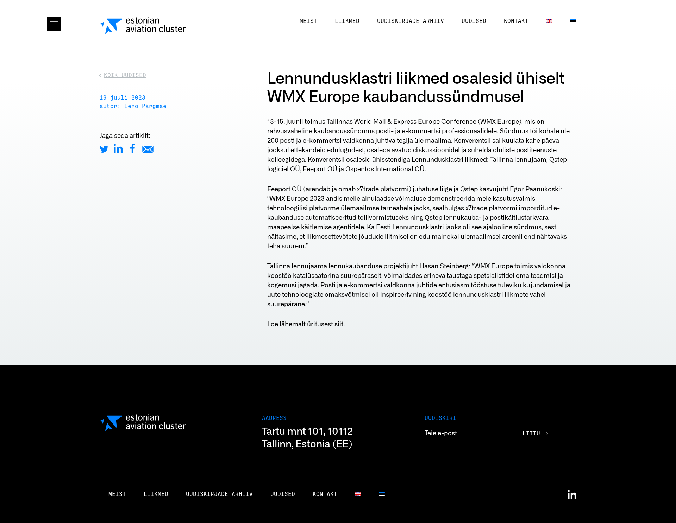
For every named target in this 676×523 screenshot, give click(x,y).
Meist (308, 21)
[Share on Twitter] (104, 148)
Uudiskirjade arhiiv (410, 21)
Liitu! (533, 433)
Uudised (474, 21)
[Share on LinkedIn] (118, 148)
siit (338, 324)
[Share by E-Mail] (148, 148)
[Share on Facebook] (132, 148)
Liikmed (347, 21)
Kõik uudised (125, 75)
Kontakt (516, 21)
